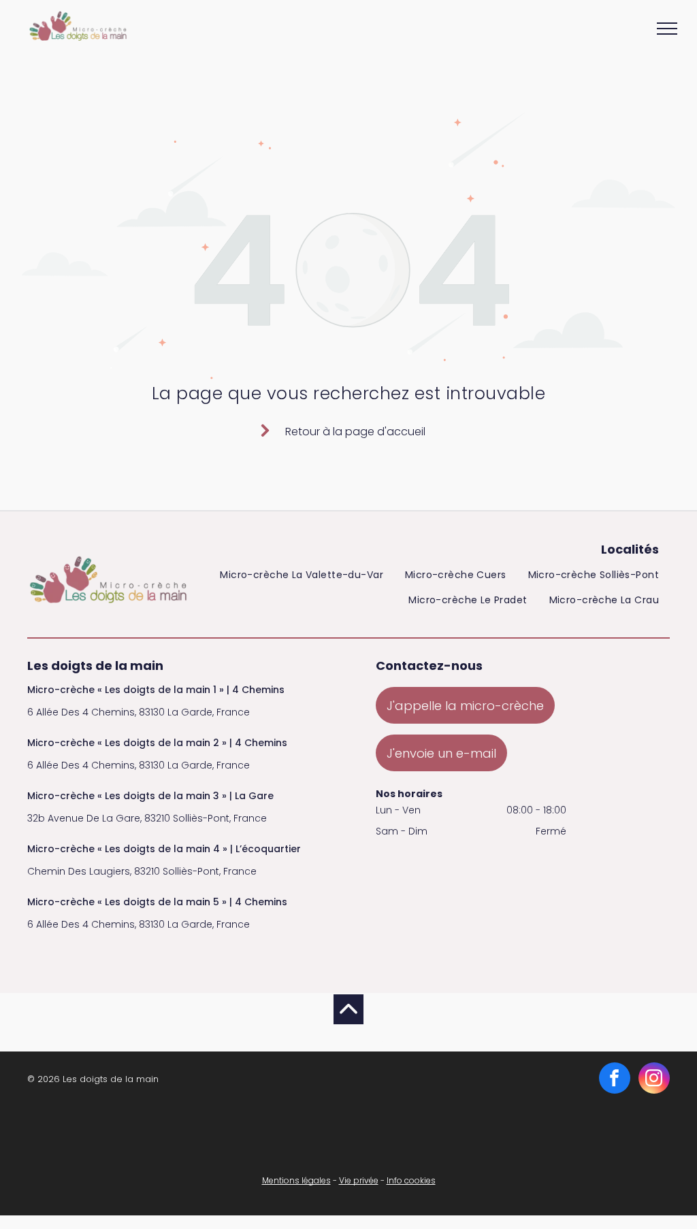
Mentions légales (296, 1180)
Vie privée (358, 1180)
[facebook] (614, 1079)
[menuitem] (301, 577)
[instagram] (654, 1079)
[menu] (667, 28)
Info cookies (411, 1180)
